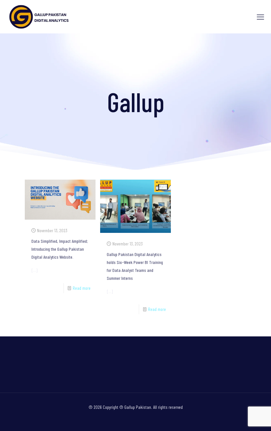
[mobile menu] (260, 16)
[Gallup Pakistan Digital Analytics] (40, 16)
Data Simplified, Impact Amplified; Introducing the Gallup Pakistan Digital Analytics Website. (59, 249)
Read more (82, 288)
